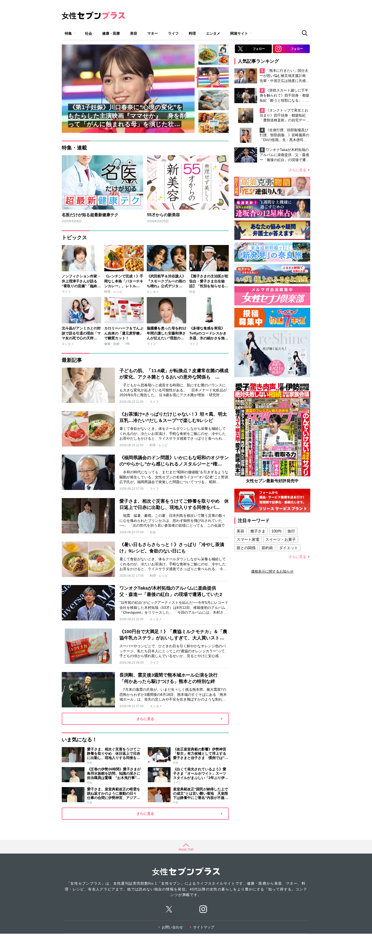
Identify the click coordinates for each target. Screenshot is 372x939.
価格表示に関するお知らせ (272, 571)
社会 (88, 33)
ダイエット (288, 548)
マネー (152, 33)
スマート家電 (248, 539)
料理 (192, 33)
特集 (68, 33)
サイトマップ (203, 927)
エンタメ (213, 33)
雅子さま (257, 531)
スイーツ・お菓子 (280, 539)
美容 (133, 33)
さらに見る (297, 170)
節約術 (267, 548)
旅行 (291, 531)
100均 (276, 531)
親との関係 (246, 548)
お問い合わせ (172, 927)
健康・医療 (111, 33)
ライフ (173, 33)
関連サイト (239, 33)
